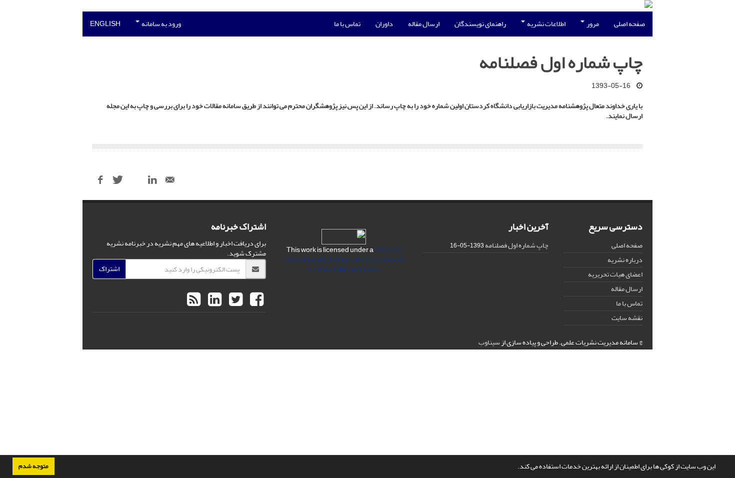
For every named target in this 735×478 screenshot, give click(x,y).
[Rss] (193, 300)
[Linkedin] (213, 300)
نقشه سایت (627, 317)
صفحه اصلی (629, 23)
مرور (592, 23)
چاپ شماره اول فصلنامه (516, 245)
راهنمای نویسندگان (480, 23)
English (105, 23)
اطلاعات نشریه (546, 23)
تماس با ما (347, 23)
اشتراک (109, 269)
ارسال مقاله (424, 23)
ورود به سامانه (160, 23)
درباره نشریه (625, 259)
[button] (515, 467)
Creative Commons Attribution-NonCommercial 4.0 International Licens (344, 259)
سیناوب (489, 342)
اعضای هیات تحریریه (615, 274)
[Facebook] (255, 300)
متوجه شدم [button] (33, 466)
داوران (384, 23)
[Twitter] (234, 300)
